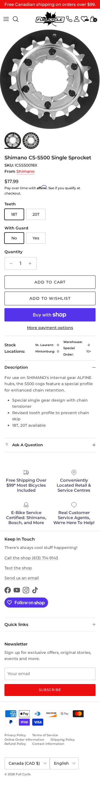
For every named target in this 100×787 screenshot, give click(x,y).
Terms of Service (45, 735)
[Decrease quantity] (9, 263)
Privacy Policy (15, 735)
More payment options (50, 327)
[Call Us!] (69, 19)
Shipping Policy (63, 740)
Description (16, 367)
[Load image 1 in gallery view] (50, 79)
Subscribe (50, 690)
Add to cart (50, 282)
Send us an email (21, 577)
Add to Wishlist (50, 298)
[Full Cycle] (50, 18)
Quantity (13, 251)
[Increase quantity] (31, 263)
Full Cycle (23, 774)
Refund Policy (15, 744)
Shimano (25, 171)
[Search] (18, 19)
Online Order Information (24, 740)
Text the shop (18, 567)
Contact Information (48, 744)
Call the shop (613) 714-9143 (31, 557)
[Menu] (6, 19)
